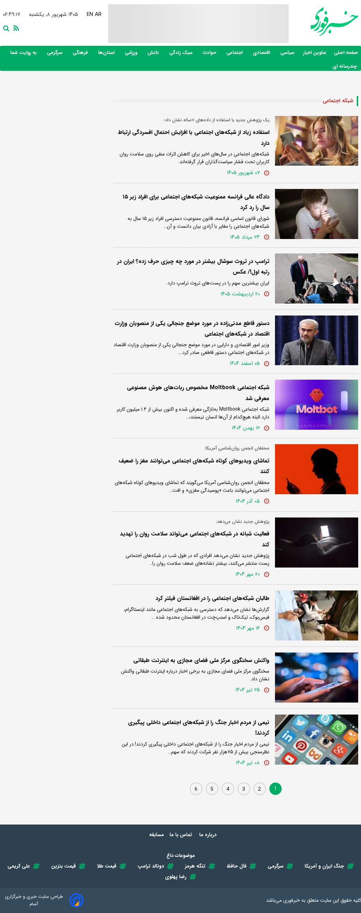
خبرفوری (291, 900)
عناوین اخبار (314, 52)
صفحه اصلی (346, 52)
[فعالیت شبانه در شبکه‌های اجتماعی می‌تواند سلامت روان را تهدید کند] (316, 542)
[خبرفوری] (323, 21)
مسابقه (156, 835)
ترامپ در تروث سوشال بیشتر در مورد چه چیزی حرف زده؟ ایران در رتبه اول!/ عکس (193, 266)
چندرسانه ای (345, 66)
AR (98, 14)
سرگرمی (55, 52)
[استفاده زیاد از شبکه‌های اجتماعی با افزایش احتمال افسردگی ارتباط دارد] (316, 141)
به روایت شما (24, 52)
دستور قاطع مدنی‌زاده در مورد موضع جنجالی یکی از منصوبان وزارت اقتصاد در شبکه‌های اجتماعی (192, 328)
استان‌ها (107, 52)
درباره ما (208, 835)
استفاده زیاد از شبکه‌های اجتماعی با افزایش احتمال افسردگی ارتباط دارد (193, 137)
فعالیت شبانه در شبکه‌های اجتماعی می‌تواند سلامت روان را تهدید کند (194, 539)
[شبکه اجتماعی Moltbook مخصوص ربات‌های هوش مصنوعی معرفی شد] (316, 405)
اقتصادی (262, 52)
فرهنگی (81, 52)
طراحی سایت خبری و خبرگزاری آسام (34, 900)
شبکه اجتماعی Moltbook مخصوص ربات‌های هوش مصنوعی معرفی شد (198, 393)
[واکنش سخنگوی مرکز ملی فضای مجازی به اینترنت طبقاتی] (316, 677)
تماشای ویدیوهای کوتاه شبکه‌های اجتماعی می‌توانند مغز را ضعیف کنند (193, 466)
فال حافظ (236, 866)
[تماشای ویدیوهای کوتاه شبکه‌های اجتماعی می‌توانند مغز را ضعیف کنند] (316, 469)
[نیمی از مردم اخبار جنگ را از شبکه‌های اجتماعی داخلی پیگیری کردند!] (316, 740)
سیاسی (288, 52)
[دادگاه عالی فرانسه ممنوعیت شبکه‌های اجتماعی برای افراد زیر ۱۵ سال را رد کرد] (316, 214)
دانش (153, 52)
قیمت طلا (106, 866)
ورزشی (132, 52)
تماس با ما (182, 835)
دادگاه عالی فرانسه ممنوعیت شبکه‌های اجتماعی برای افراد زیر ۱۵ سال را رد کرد (196, 202)
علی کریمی (18, 866)
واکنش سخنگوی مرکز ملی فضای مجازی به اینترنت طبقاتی (201, 660)
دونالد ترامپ (150, 866)
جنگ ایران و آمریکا (324, 866)
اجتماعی (235, 52)
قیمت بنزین (63, 866)
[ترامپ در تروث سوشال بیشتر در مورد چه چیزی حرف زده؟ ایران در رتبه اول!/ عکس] (316, 278)
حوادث (210, 52)
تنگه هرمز (195, 866)
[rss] (15, 27)
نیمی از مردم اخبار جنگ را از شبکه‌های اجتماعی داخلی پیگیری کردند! (198, 727)
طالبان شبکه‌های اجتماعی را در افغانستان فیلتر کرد (212, 598)
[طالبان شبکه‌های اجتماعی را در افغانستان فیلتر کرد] (316, 615)
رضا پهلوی (175, 877)
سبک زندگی (181, 52)
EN (90, 14)
